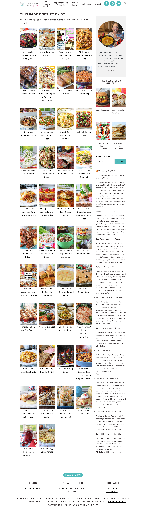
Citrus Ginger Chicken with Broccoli (84, 173)
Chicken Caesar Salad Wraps (107, 378)
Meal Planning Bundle (46, 4)
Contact (112, 488)
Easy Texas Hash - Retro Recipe (108, 239)
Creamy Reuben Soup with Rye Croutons (65, 253)
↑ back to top (73, 475)
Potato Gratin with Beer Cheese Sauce (65, 211)
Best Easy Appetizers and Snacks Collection (28, 291)
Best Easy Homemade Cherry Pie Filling (28, 451)
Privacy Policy (34, 488)
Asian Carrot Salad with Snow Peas (47, 135)
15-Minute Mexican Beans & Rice (84, 55)
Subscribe (86, 4)
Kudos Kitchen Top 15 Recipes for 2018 (65, 55)
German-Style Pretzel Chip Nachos (47, 413)
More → (111, 71)
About (98, 4)
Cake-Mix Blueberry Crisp (106, 267)
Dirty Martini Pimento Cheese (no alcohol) (65, 413)
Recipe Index (74, 4)
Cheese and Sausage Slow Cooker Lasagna (28, 211)
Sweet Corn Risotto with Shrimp (65, 135)
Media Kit (112, 492)
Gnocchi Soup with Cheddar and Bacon (65, 291)
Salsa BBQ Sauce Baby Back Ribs (108, 434)
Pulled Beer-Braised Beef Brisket (28, 253)
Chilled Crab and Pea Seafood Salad (47, 253)
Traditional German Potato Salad (47, 173)
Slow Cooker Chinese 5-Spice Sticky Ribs (28, 55)
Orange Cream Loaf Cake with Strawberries (47, 211)
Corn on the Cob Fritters (105, 211)
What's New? (106, 171)
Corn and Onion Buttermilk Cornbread (47, 291)
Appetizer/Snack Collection (61, 4)
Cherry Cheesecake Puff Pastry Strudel (28, 413)
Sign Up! (63, 488)
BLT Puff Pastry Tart (104, 350)
